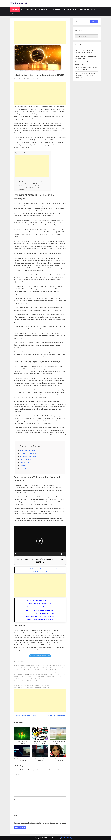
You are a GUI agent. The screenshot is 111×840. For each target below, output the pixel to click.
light (33, 674)
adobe (17, 665)
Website (16, 815)
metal (57, 674)
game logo (63, 672)
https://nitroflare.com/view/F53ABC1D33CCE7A (40, 600)
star (37, 678)
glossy (15, 674)
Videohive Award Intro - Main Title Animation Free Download (30, 687)
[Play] (16, 554)
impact (26, 674)
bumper (61, 670)
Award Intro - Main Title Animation (55, 665)
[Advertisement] (40, 32)
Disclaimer (21, 189)
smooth (22, 678)
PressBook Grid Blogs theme (68, 838)
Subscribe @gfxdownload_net (41, 656)
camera (16, 672)
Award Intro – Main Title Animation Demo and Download (34, 187)
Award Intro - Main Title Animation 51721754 (26, 667)
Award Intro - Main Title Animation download (50, 667)
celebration (21, 672)
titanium (44, 678)
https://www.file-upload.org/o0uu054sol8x (40, 616)
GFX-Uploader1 (30, 78)
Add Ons (94, 9)
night (31, 676)
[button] (39, 541)
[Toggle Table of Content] (47, 179)
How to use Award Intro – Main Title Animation (31, 185)
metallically (63, 674)
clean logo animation (33, 672)
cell (26, 672)
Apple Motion (42, 9)
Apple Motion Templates (28, 456)
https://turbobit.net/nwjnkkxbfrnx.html (40, 607)
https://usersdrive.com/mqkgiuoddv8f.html (40, 613)
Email (16, 807)
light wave (38, 674)
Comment (17, 774)
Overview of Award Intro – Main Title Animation (29, 182)
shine (58, 676)
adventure (22, 665)
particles (47, 676)
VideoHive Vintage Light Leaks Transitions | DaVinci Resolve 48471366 (85, 75)
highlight (20, 674)
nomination (37, 676)
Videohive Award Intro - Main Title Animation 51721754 (28, 683)
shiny (61, 676)
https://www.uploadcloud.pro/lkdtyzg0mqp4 (40, 610)
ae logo (28, 665)
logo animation (45, 674)
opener (43, 676)
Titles (17, 661)
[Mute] (61, 554)
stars (40, 678)
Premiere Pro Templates (28, 453)
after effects (33, 665)
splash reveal (32, 678)
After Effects (15, 9)
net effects (27, 676)
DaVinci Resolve (57, 9)
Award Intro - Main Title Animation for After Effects (27, 670)
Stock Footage (84, 9)
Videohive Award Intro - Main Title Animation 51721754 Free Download (33, 685)
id (23, 674)
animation (43, 665)
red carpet (53, 676)
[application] (40, 541)
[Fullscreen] (63, 554)
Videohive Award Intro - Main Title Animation (26, 681)
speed (26, 678)
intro (30, 674)
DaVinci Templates (26, 459)
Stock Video (24, 465)
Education (15, 13)
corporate (41, 672)
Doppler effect (49, 672)
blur (51, 670)
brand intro (55, 670)
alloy (38, 665)
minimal (21, 676)
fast (59, 672)
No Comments (40, 79)
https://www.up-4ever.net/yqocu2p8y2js (40, 620)
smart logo (16, 678)
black (47, 670)
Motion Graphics (72, 9)
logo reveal (53, 674)
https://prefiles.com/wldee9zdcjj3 (40, 603)
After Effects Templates (27, 450)
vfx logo (49, 678)
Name (16, 800)
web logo (49, 687)
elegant (55, 672)
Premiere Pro (29, 9)
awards (44, 670)
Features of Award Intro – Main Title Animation (31, 184)
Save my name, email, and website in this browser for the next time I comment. (40, 823)
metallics (16, 676)
